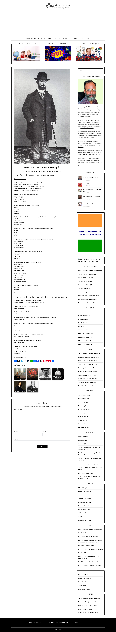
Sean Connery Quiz (83, 402)
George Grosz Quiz (83, 585)
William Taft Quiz (82, 513)
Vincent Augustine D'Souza (50, 171)
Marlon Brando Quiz (83, 398)
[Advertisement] (58, 24)
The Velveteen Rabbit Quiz (85, 285)
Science (65, 38)
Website (16, 439)
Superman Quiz (82, 423)
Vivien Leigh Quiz (82, 420)
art (36, 262)
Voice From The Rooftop (87, 128)
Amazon (84, 165)
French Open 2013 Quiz (84, 582)
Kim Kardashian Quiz (83, 427)
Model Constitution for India (85, 152)
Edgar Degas (18, 220)
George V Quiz (82, 516)
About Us (31, 622)
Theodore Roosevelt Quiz (85, 498)
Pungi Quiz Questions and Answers (87, 360)
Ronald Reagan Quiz (83, 413)
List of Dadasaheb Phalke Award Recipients (89, 565)
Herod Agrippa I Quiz (83, 319)
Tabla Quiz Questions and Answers (87, 382)
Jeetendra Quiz (82, 443)
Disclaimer (57, 622)
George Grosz (19, 224)
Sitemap (76, 622)
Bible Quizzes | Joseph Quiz (85, 333)
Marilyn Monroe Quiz (84, 409)
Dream (97, 133)
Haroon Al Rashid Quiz (84, 509)
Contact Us (38, 622)
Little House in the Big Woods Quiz (87, 299)
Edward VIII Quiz (82, 487)
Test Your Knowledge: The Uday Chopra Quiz (90, 464)
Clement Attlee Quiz (83, 495)
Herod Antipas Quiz (83, 322)
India (50, 38)
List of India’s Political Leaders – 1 (87, 545)
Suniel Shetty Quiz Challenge (85, 473)
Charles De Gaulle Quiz (84, 505)
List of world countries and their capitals (88, 536)
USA (55, 38)
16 (16, 275)
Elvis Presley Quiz (83, 416)
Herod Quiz (81, 326)
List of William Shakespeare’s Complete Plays (90, 270)
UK (60, 38)
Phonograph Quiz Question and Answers (89, 357)
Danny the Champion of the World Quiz (88, 295)
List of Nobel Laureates (84, 533)
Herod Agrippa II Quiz (84, 315)
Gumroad (89, 165)
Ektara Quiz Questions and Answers (87, 371)
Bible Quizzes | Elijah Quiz (85, 330)
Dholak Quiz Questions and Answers (87, 386)
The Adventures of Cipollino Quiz (87, 274)
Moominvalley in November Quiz (86, 302)
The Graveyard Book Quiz (85, 281)
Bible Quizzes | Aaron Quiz (85, 340)
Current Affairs (30, 38)
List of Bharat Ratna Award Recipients (88, 562)
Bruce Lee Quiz (82, 406)
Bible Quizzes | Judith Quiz (85, 337)
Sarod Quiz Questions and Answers (87, 364)
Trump (80, 135)
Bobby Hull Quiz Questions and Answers (93, 184)
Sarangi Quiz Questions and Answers (88, 378)
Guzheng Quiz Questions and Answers (88, 375)
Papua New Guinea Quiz (84, 520)
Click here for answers (20, 179)
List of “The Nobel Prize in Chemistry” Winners (90, 549)
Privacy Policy (51, 622)
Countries (41, 38)
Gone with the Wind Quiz (84, 395)
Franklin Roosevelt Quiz (84, 502)
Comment (18, 410)
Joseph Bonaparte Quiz (84, 589)
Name (16, 432)
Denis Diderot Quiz (83, 574)
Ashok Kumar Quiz (83, 436)
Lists (82, 38)
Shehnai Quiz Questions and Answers (88, 368)
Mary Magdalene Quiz (84, 312)
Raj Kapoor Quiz (82, 440)
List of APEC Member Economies (86, 552)
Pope (93, 133)
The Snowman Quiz (83, 292)
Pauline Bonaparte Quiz (84, 491)
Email (44, 432)
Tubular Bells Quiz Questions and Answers (89, 353)
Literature (74, 38)
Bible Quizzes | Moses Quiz (85, 344)
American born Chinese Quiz (85, 277)
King (90, 133)
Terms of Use (64, 622)
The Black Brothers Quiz (84, 288)
